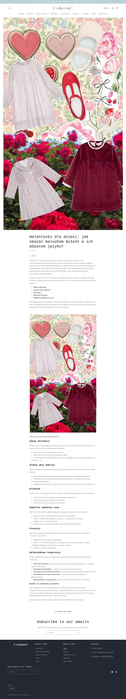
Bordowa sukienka (51, 436)
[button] (10, 8)
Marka (65, 651)
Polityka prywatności (43, 651)
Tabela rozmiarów (69, 655)
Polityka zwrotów (42, 655)
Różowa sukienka (36, 436)
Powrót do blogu (64, 611)
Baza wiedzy (67, 661)
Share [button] (34, 256)
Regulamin (39, 648)
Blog (65, 648)
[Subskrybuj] (77, 633)
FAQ (37, 661)
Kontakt (38, 658)
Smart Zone (15, 694)
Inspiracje (66, 658)
